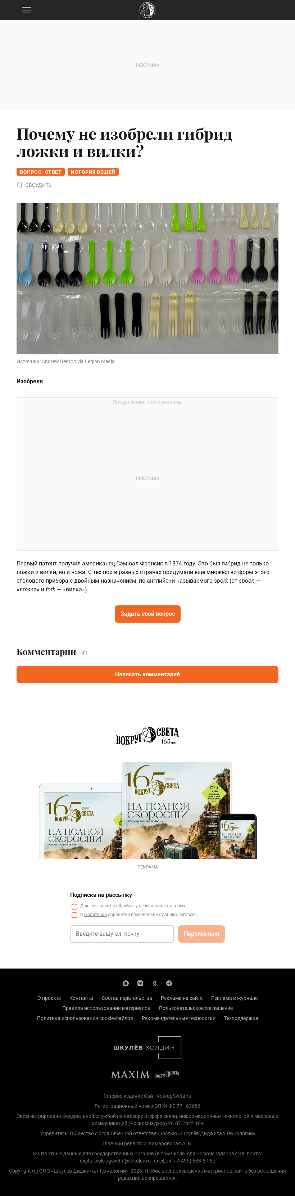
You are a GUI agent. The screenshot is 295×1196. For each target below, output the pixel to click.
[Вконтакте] (140, 983)
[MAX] (126, 983)
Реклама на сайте (182, 998)
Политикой (95, 914)
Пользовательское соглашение (196, 1008)
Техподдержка (241, 1018)
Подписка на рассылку (101, 895)
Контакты (81, 998)
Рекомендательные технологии (178, 1018)
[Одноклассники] (155, 983)
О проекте (49, 998)
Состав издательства (127, 998)
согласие (100, 905)
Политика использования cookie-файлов (85, 1018)
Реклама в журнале (234, 998)
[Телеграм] (169, 983)
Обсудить (38, 185)
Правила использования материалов (106, 1008)
